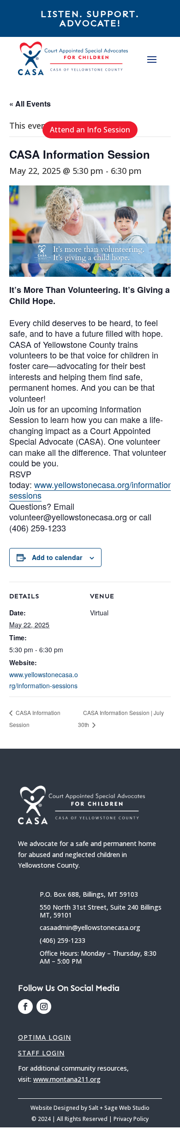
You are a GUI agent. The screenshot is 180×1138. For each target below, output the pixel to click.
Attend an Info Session (90, 130)
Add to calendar (57, 557)
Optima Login (44, 1037)
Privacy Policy (131, 1119)
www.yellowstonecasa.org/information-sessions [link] (92, 489)
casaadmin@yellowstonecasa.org (90, 927)
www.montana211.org (67, 1079)
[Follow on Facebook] (25, 1006)
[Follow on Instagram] (43, 1006)
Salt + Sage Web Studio (119, 1108)
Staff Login (41, 1053)
